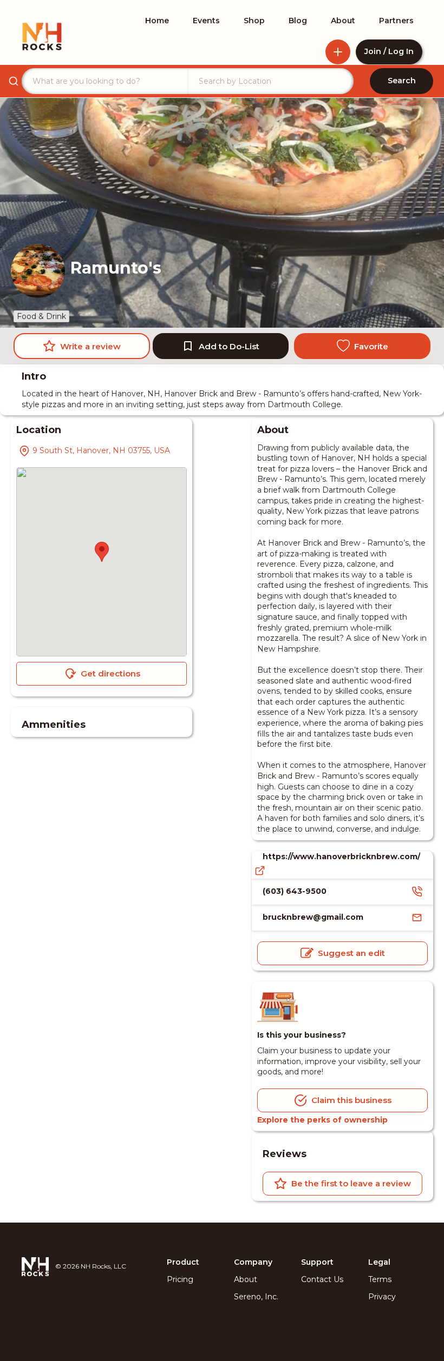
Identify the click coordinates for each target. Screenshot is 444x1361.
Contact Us (322, 1279)
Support (317, 1262)
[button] (101, 551)
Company (253, 1262)
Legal (379, 1262)
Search (402, 80)
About (245, 1279)
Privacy (382, 1297)
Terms (379, 1279)
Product (183, 1262)
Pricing (180, 1279)
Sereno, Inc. (256, 1297)
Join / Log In (389, 51)
